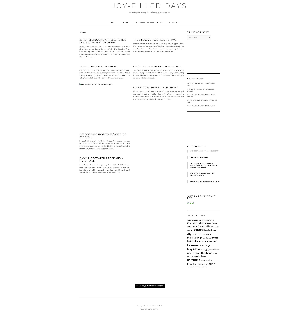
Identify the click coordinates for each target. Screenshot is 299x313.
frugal (199, 237)
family (209, 234)
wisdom (205, 267)
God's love (206, 238)
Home (113, 22)
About (125, 22)
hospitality (193, 249)
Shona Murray (199, 264)
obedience (201, 256)
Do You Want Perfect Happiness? (155, 87)
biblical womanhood (192, 220)
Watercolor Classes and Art (148, 22)
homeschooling (198, 245)
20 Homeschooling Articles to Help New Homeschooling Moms (103, 41)
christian (214, 223)
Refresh (190, 264)
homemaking (201, 241)
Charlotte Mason (196, 223)
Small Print (174, 22)
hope (211, 246)
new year (194, 256)
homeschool (213, 241)
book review (202, 220)
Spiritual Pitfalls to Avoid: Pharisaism (201, 105)
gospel (211, 238)
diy (189, 234)
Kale (142, 309)
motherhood (204, 253)
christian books (192, 226)
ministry (192, 253)
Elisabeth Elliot (196, 234)
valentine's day (191, 267)
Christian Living (205, 226)
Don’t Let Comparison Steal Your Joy (158, 66)
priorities (209, 260)
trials (212, 263)
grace (215, 238)
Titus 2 (206, 264)
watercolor (199, 267)
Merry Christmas (214, 249)
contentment (211, 230)
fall (206, 234)
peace (203, 260)
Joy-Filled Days (149, 6)
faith (203, 234)
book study (210, 220)
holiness (191, 241)
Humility (202, 249)
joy (207, 249)
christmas (199, 229)
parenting (193, 259)
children (209, 223)
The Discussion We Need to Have (154, 40)
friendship (191, 238)
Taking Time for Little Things (99, 66)
